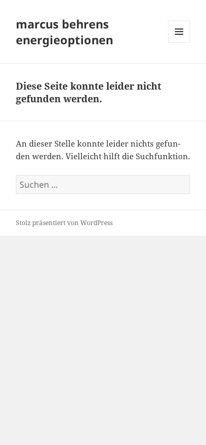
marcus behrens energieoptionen (64, 31)
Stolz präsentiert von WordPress (64, 222)
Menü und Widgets (179, 42)
